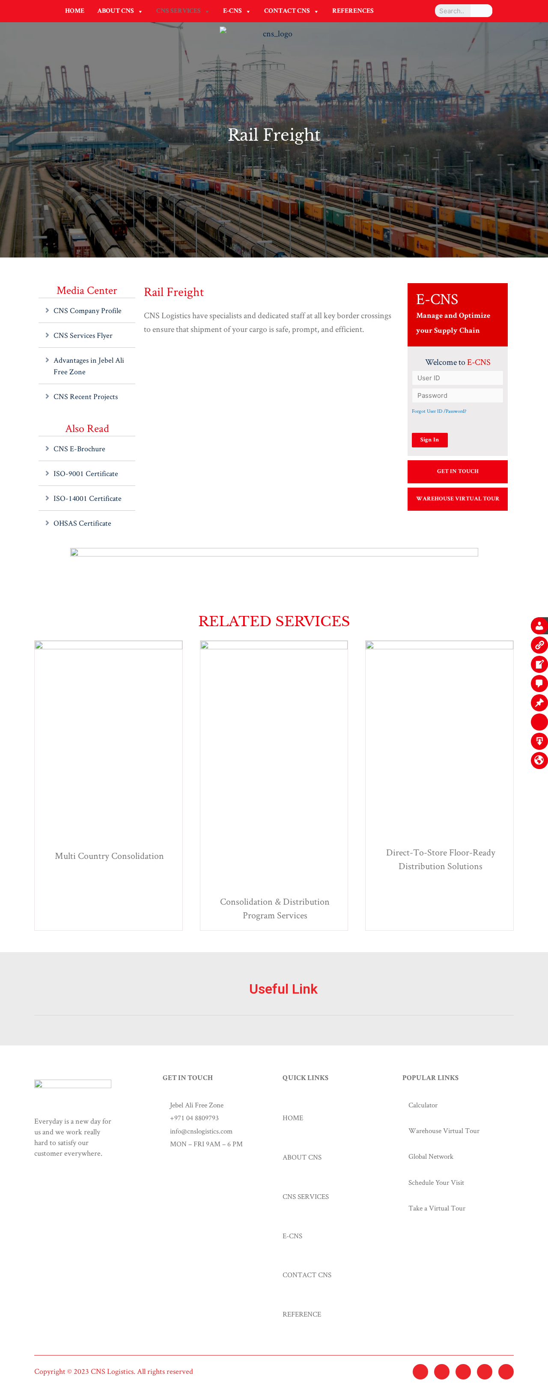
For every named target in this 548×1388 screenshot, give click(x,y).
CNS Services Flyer (83, 335)
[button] (140, 11)
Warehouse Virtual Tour (444, 1130)
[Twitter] (420, 1371)
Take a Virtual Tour (436, 1208)
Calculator (423, 1105)
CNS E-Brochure (79, 448)
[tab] (274, 999)
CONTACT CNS (287, 11)
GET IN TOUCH (458, 472)
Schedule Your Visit (436, 1182)
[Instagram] (463, 1371)
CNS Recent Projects (86, 396)
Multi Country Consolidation (109, 855)
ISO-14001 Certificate (88, 498)
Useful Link (283, 989)
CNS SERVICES (178, 11)
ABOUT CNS (115, 11)
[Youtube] (506, 1371)
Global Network (430, 1156)
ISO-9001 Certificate (86, 473)
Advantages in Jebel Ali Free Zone (89, 365)
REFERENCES (353, 11)
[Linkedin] (484, 1371)
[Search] (481, 10)
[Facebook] (442, 1371)
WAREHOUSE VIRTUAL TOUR (458, 499)
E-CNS (232, 11)
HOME (74, 11)
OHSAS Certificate (82, 523)
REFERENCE (302, 1314)
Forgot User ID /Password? (439, 411)
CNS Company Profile (88, 310)
